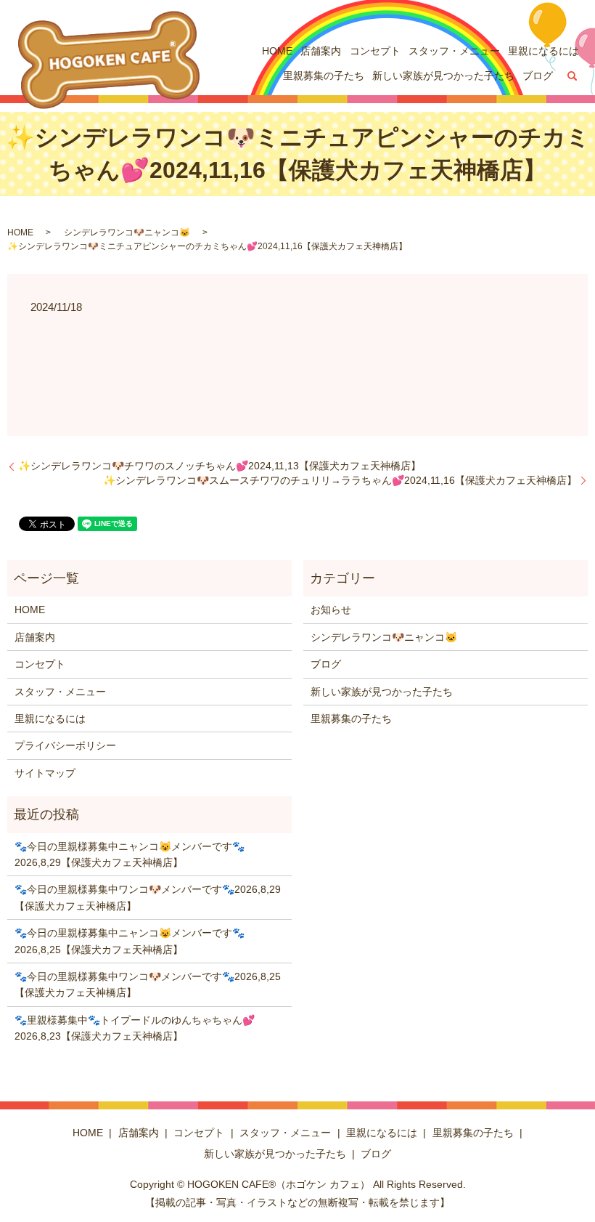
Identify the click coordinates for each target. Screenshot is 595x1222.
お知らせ (331, 609)
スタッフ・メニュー (454, 51)
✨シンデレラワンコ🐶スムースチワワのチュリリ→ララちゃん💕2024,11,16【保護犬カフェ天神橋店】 (340, 480)
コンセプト (375, 51)
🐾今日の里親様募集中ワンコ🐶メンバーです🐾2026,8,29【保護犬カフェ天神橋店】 (148, 897)
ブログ (537, 75)
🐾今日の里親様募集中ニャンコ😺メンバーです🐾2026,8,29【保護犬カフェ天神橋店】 (130, 854)
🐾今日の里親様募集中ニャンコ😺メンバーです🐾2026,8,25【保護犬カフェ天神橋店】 (130, 941)
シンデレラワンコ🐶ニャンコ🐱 (127, 232)
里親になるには (543, 51)
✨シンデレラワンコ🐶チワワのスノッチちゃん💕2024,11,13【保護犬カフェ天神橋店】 (219, 466)
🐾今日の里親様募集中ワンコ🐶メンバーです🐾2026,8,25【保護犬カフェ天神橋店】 (148, 984)
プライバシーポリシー (65, 745)
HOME (277, 51)
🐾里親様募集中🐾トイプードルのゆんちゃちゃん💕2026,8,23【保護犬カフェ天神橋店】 (135, 1028)
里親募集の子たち (323, 75)
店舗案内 (320, 51)
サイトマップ (45, 773)
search (572, 76)
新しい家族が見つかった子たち (443, 75)
